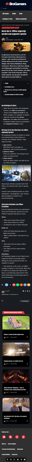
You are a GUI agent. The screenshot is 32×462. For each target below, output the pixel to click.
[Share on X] (11, 459)
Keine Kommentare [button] (25, 301)
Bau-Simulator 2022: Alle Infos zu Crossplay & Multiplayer (15, 417)
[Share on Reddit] (17, 459)
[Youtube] (4, 437)
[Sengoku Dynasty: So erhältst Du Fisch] (16, 349)
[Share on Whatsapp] (14, 459)
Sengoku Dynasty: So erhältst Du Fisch (13, 361)
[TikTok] (29, 291)
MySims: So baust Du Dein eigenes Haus (14, 334)
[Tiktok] (23, 437)
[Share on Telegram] (21, 459)
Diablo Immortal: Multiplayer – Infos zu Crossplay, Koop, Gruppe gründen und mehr (15, 389)
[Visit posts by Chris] (3, 39)
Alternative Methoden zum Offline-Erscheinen (14, 95)
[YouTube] (23, 291)
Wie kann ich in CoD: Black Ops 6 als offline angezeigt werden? (14, 91)
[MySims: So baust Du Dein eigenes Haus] (16, 323)
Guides (17, 27)
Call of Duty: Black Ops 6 (8, 27)
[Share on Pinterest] (14, 284)
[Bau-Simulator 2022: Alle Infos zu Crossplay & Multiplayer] (16, 404)
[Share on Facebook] (7, 459)
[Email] (24, 459)
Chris (7, 38)
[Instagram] (25, 291)
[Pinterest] (27, 291)
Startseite (4, 25)
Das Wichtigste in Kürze (9, 87)
